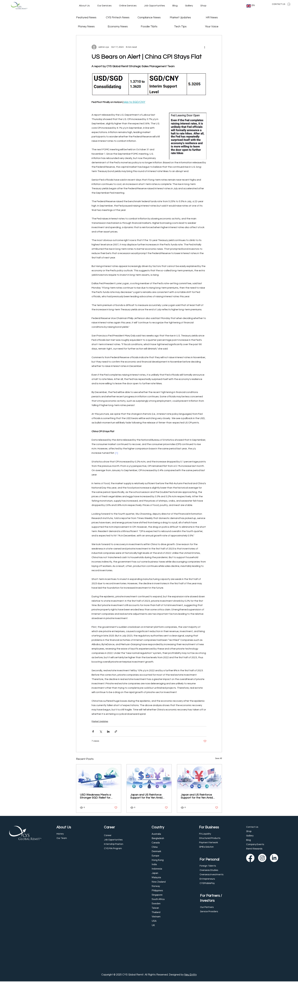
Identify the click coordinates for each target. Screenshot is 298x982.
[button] (212, 465)
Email (157, 483)
